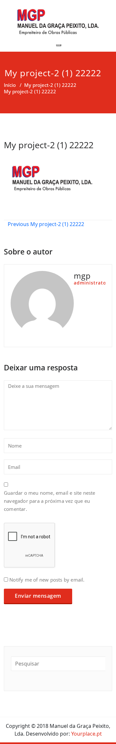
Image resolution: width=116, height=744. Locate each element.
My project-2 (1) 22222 (50, 85)
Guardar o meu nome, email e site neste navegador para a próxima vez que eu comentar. (49, 501)
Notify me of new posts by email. (46, 579)
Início (10, 85)
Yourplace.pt (86, 733)
